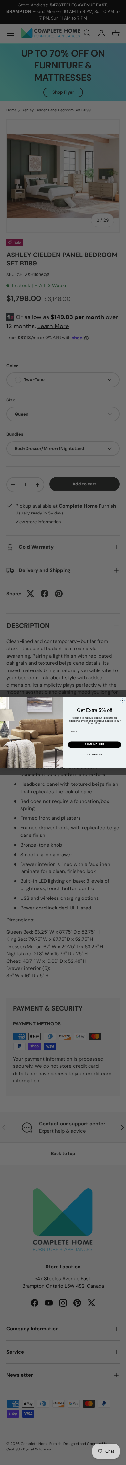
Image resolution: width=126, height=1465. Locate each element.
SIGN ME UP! (94, 744)
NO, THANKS (94, 754)
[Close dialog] (122, 700)
